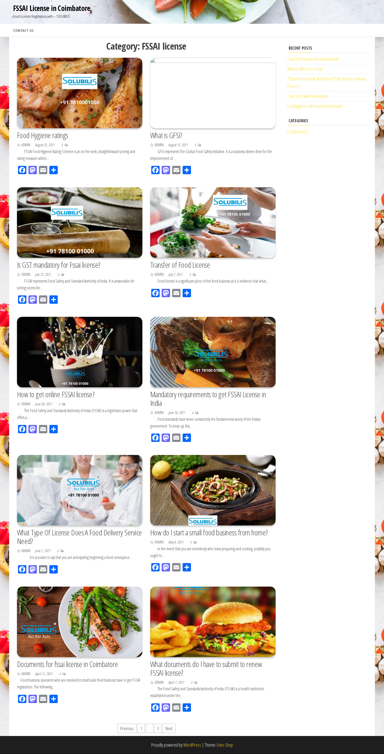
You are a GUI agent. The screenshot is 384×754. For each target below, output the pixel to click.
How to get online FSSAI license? (55, 394)
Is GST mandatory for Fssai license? (58, 264)
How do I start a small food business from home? (209, 532)
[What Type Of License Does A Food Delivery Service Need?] (79, 490)
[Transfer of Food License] (213, 222)
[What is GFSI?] (213, 92)
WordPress (192, 745)
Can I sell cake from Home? (307, 96)
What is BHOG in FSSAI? (304, 69)
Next (168, 728)
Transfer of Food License (180, 264)
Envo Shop (225, 745)
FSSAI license (297, 131)
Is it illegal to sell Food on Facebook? (314, 106)
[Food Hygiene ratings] (79, 92)
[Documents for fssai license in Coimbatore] (79, 621)
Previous (127, 728)
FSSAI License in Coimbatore (51, 8)
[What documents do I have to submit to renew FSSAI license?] (213, 621)
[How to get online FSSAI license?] (79, 351)
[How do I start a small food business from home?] (213, 490)
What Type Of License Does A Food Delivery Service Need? (79, 536)
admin (26, 144)
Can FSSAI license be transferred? (313, 59)
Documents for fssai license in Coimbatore (67, 664)
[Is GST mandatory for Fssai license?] (79, 222)
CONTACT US (23, 30)
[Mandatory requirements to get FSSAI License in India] (213, 351)
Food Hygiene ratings (42, 135)
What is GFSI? (166, 135)
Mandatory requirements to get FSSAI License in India (208, 398)
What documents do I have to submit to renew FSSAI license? (206, 668)
